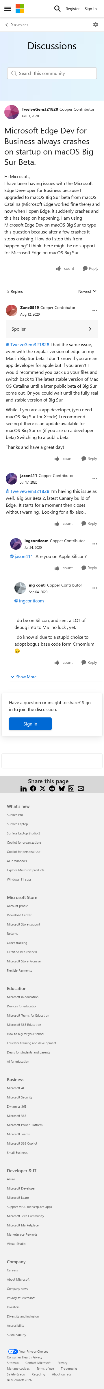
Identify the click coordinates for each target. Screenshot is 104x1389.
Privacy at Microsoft (21, 1298)
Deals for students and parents (28, 1052)
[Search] (57, 8)
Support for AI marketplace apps (29, 1207)
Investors (13, 1307)
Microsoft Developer (21, 1188)
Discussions (19, 24)
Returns (12, 933)
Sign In (91, 8)
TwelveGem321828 (40, 109)
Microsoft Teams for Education (28, 1015)
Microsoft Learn (18, 1197)
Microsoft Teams (18, 1134)
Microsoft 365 (16, 1115)
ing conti (37, 585)
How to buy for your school (25, 1034)
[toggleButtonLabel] (96, 24)
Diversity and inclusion (23, 1316)
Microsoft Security (19, 1097)
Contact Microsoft (38, 1362)
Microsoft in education (22, 997)
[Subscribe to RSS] (71, 788)
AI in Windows (17, 861)
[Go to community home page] (20, 8)
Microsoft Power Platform (24, 1125)
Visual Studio (16, 1243)
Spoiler (19, 329)
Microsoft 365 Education (24, 1024)
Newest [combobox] (87, 291)
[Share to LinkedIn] (24, 788)
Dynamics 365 (17, 1106)
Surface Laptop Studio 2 (23, 833)
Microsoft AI (15, 1088)
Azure (11, 1179)
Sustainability (16, 1335)
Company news (17, 1288)
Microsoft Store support (23, 924)
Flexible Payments (19, 970)
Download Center (19, 915)
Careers (12, 1270)
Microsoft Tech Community (25, 1216)
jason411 (28, 475)
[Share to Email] (81, 788)
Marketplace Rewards (22, 1234)
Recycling (38, 1374)
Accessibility (15, 1325)
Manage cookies (18, 1368)
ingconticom (37, 540)
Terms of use (45, 1368)
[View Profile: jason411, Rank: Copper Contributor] (11, 479)
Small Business (17, 1152)
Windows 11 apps (19, 879)
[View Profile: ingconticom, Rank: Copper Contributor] (16, 544)
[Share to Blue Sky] (62, 788)
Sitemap (12, 1362)
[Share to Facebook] (33, 788)
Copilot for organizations (24, 842)
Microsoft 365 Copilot (22, 1143)
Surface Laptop (17, 824)
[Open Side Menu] (7, 8)
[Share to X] (43, 788)
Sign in (30, 724)
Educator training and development (31, 1043)
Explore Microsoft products (25, 870)
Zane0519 (29, 307)
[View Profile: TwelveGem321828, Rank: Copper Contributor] (11, 112)
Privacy (62, 1362)
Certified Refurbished (22, 952)
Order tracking (17, 943)
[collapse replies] (52, 303)
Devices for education (22, 1006)
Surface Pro (15, 815)
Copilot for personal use (23, 851)
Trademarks (69, 1368)
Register (73, 8)
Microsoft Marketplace (23, 1225)
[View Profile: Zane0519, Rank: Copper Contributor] (11, 310)
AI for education (18, 1061)
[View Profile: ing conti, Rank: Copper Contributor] (20, 588)
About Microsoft (18, 1279)
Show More (26, 676)
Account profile (17, 906)
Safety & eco (16, 1374)
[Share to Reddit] (52, 788)
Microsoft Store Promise (24, 961)
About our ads (62, 1374)
